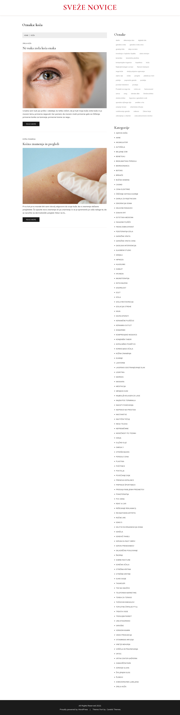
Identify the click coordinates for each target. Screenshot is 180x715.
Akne (118, 138)
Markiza (120, 377)
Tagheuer (120, 583)
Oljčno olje (121, 443)
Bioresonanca (122, 166)
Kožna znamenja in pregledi (41, 144)
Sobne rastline (123, 560)
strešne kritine (120, 98)
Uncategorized (123, 621)
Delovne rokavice (124, 208)
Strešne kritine (123, 574)
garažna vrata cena (136, 45)
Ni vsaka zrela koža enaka (39, 48)
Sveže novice (90, 7)
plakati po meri (149, 76)
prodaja (135, 85)
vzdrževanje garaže (123, 111)
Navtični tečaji (123, 419)
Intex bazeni (121, 283)
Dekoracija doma (124, 203)
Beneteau (120, 156)
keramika (119, 58)
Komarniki (120, 330)
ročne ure (137, 89)
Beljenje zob (121, 152)
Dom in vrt (121, 213)
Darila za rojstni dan (126, 199)
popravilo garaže (130, 80)
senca (118, 94)
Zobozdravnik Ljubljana (127, 682)
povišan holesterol (122, 85)
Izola (118, 297)
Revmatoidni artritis (126, 513)
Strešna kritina (148, 94)
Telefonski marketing (126, 593)
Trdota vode (122, 611)
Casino (119, 184)
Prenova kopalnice (125, 480)
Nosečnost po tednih (126, 433)
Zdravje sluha (122, 668)
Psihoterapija (122, 494)
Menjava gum (122, 391)
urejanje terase (121, 107)
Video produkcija (124, 635)
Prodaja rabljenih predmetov (130, 489)
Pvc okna (120, 499)
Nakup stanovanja (124, 405)
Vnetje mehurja (123, 644)
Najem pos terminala (126, 400)
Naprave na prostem (126, 410)
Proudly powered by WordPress (74, 709)
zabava (136, 111)
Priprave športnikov (126, 485)
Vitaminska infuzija (125, 640)
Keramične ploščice (125, 321)
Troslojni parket (124, 616)
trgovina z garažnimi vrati (138, 98)
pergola (137, 76)
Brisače (119, 175)
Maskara (120, 382)
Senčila (119, 532)
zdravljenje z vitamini (123, 116)
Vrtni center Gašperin (126, 658)
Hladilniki (120, 264)
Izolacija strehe (123, 306)
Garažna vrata (123, 236)
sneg (125, 94)
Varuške (120, 626)
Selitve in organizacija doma (129, 527)
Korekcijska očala (124, 349)
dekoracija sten (129, 40)
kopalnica (139, 62)
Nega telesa (122, 424)
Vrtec (119, 654)
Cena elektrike (123, 189)
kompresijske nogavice (124, 62)
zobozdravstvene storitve (143, 116)
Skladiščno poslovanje (127, 550)
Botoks (119, 170)
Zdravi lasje (147, 111)
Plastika (120, 461)
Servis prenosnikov (125, 546)
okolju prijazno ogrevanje (136, 71)
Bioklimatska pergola (126, 161)
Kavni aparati (122, 316)
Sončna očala (122, 565)
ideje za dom (133, 49)
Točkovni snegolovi (125, 602)
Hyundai (120, 274)
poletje (118, 80)
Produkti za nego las (123, 89)
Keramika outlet (124, 325)
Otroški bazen (122, 452)
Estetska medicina (124, 217)
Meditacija (121, 386)
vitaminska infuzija (136, 107)
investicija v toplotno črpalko (126, 54)
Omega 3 (120, 447)
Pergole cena (122, 457)
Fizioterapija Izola (124, 231)
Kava (118, 311)
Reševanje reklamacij (126, 508)
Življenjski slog (123, 672)
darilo (118, 40)
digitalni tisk (142, 40)
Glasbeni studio (123, 250)
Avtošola (120, 147)
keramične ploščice (132, 58)
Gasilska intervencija (126, 245)
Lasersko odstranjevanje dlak (130, 367)
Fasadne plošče (123, 222)
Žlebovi (119, 677)
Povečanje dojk (123, 475)
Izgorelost (121, 288)
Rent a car (121, 504)
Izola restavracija (125, 302)
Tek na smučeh (123, 588)
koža (147, 62)
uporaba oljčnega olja (123, 102)
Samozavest (148, 89)
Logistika (120, 372)
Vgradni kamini (123, 630)
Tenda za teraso (124, 597)
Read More (31, 124)
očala (129, 76)
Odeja (118, 438)
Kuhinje (119, 358)
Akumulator (122, 142)
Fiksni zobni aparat (125, 227)
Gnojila (119, 255)
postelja (143, 80)
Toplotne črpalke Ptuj (126, 607)
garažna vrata (121, 45)
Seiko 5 (119, 522)
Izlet (118, 292)
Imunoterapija (122, 278)
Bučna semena (122, 180)
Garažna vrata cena (126, 241)
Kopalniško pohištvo (126, 344)
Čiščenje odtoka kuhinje (127, 194)
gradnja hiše (120, 49)
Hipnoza (120, 260)
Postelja (120, 471)
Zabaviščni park (123, 663)
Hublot (119, 269)
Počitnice (120, 466)
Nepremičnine (122, 428)
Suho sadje (121, 579)
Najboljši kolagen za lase (124, 67)
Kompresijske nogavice (126, 335)
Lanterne (120, 363)
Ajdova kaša (122, 133)
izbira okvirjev (144, 54)
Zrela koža (27, 43)
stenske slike (135, 94)
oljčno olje (119, 76)
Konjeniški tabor (123, 339)
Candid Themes (114, 709)
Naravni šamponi (143, 67)
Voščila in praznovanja (127, 649)
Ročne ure (121, 518)
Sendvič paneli (123, 536)
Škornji (119, 555)
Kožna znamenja (29, 139)
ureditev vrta (139, 102)
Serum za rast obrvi (125, 541)
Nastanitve (121, 414)
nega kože (119, 71)
